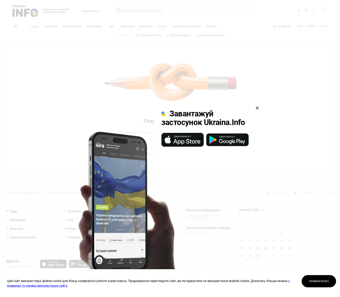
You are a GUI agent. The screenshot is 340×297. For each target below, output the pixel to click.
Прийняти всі (319, 281)
